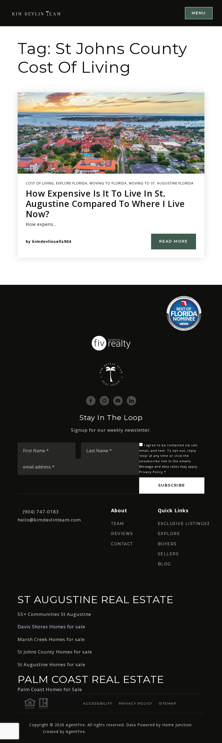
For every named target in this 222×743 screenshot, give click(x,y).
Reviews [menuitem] (122, 533)
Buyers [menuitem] (167, 543)
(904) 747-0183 (41, 511)
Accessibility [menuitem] (97, 703)
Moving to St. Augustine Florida (161, 183)
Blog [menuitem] (164, 564)
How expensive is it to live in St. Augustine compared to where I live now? (105, 203)
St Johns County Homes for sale (55, 652)
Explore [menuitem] (169, 533)
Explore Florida (71, 183)
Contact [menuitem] (122, 543)
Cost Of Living (40, 183)
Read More (173, 241)
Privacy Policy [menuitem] (135, 703)
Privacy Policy (151, 472)
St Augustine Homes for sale (51, 664)
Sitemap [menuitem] (168, 703)
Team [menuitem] (117, 523)
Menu (199, 13)
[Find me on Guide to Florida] (184, 313)
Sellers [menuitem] (168, 554)
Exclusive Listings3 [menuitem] (184, 523)
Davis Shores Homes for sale (51, 626)
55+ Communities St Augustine (54, 614)
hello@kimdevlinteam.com (49, 520)
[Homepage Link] (36, 13)
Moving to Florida (108, 183)
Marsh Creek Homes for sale (51, 639)
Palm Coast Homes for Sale (50, 689)
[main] (111, 155)
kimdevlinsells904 (51, 241)
